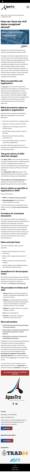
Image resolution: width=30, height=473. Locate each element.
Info (6, 15)
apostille (5, 86)
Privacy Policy (15, 469)
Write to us (6, 428)
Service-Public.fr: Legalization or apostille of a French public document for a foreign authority (15, 331)
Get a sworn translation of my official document (15, 373)
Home (2, 15)
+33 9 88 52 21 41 (9, 417)
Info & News (7, 440)
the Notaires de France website (17, 197)
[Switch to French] (2, 1)
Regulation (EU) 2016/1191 (18, 283)
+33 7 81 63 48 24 (12, 414)
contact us (13, 357)
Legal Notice (15, 467)
